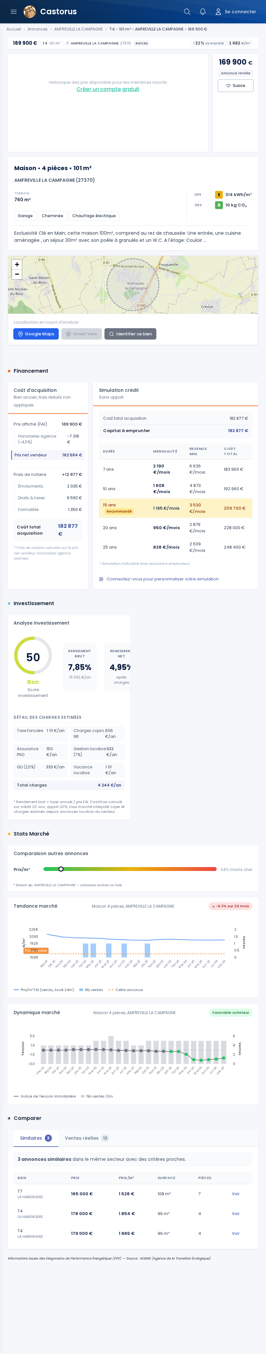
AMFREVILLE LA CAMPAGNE (78, 29)
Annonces (38, 29)
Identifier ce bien (134, 334)
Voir (235, 1194)
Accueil (13, 29)
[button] (17, 264)
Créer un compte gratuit (108, 89)
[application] (133, 949)
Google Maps (39, 334)
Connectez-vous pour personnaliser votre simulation (163, 579)
